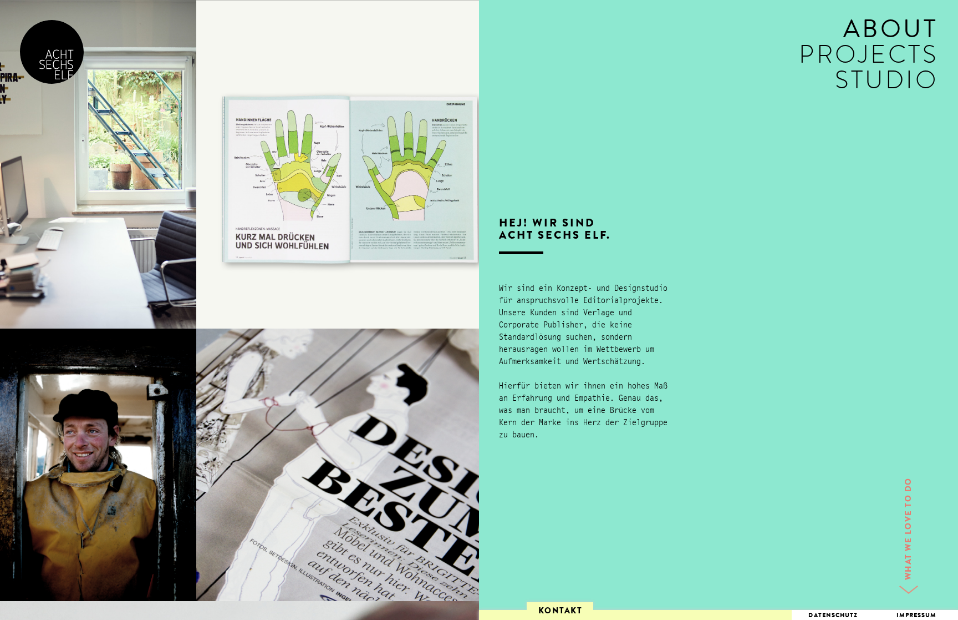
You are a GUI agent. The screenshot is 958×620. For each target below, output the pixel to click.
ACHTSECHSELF (52, 52)
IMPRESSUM (916, 616)
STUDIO (886, 83)
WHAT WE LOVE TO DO (909, 528)
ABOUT (891, 32)
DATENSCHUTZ (833, 616)
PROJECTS (868, 58)
